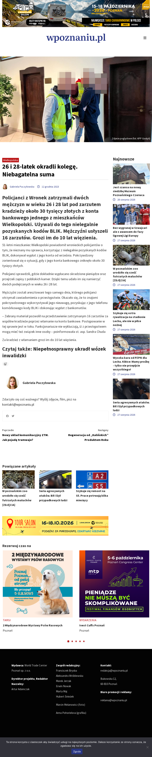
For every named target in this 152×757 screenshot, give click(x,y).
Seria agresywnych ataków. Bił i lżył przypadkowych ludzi (53, 495)
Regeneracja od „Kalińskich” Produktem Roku (88, 435)
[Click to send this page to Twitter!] (13, 416)
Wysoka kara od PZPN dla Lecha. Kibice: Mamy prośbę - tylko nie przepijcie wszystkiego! (131, 363)
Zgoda (77, 751)
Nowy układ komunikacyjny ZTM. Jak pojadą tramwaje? (25, 435)
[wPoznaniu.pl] (76, 38)
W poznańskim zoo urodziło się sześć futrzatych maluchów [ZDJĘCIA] (127, 274)
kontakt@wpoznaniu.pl (18, 404)
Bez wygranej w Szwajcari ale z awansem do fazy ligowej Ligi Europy (130, 231)
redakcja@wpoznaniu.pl (114, 670)
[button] (68, 641)
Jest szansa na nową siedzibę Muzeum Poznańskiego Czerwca (128, 191)
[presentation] (5, 596)
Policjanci (8, 274)
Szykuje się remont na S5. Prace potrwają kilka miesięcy (92, 495)
